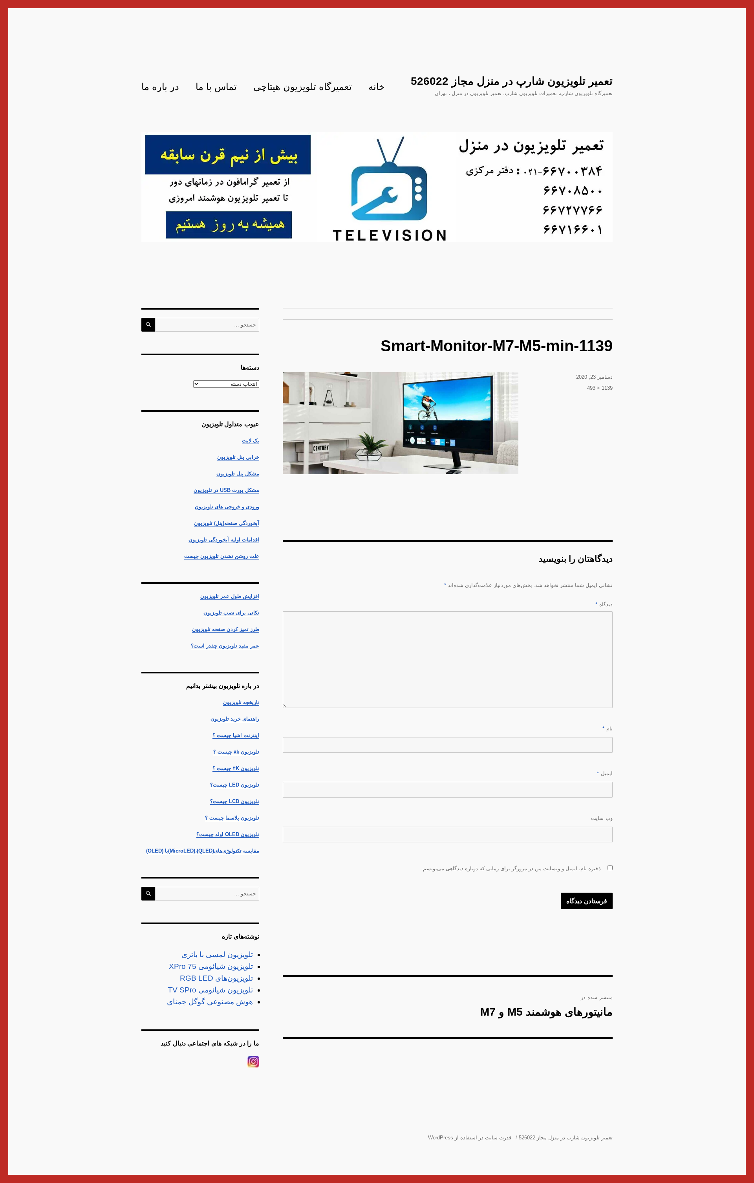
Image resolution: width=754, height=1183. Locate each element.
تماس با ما (216, 86)
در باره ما (160, 86)
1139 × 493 (600, 388)
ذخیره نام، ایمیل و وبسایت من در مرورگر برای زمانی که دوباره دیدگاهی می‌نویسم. (511, 868)
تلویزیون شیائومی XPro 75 (211, 966)
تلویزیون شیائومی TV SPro (210, 990)
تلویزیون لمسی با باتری (217, 954)
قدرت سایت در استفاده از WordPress (469, 1138)
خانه (376, 86)
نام (607, 729)
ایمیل (605, 773)
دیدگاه (604, 604)
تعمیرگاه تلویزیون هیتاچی (302, 86)
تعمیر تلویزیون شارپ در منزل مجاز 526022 (512, 81)
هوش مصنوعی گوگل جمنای (210, 1002)
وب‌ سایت (602, 818)
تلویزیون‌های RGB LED (216, 978)
